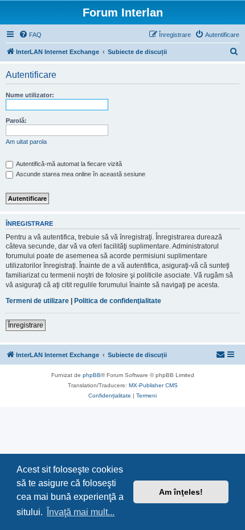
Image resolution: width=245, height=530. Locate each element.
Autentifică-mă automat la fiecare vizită (68, 163)
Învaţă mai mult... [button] (81, 512)
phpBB (92, 375)
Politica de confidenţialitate (117, 301)
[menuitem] (30, 35)
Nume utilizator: (30, 95)
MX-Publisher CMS (153, 385)
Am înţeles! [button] (181, 491)
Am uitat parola (26, 141)
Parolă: (16, 120)
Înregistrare (25, 325)
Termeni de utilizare (37, 301)
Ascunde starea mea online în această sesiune (80, 174)
